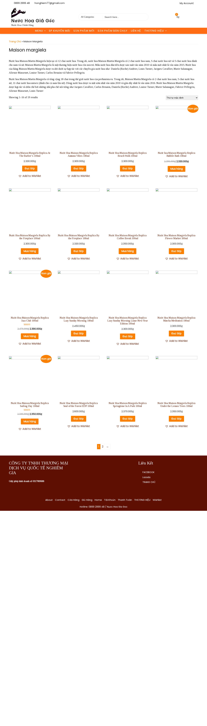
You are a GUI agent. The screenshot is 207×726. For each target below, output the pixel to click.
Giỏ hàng (87, 500)
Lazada (146, 477)
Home (98, 500)
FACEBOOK (148, 472)
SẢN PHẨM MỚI (83, 31)
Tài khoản (109, 500)
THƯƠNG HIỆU (154, 31)
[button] (29, 176)
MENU (39, 31)
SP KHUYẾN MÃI (59, 31)
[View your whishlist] (170, 17)
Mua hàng (176, 169)
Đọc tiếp (30, 168)
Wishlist (157, 500)
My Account (187, 3)
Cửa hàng (73, 500)
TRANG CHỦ (148, 482)
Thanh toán (125, 500)
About (49, 500)
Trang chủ (15, 41)
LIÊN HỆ (136, 31)
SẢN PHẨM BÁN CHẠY (112, 31)
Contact (60, 500)
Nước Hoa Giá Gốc (33, 21)
